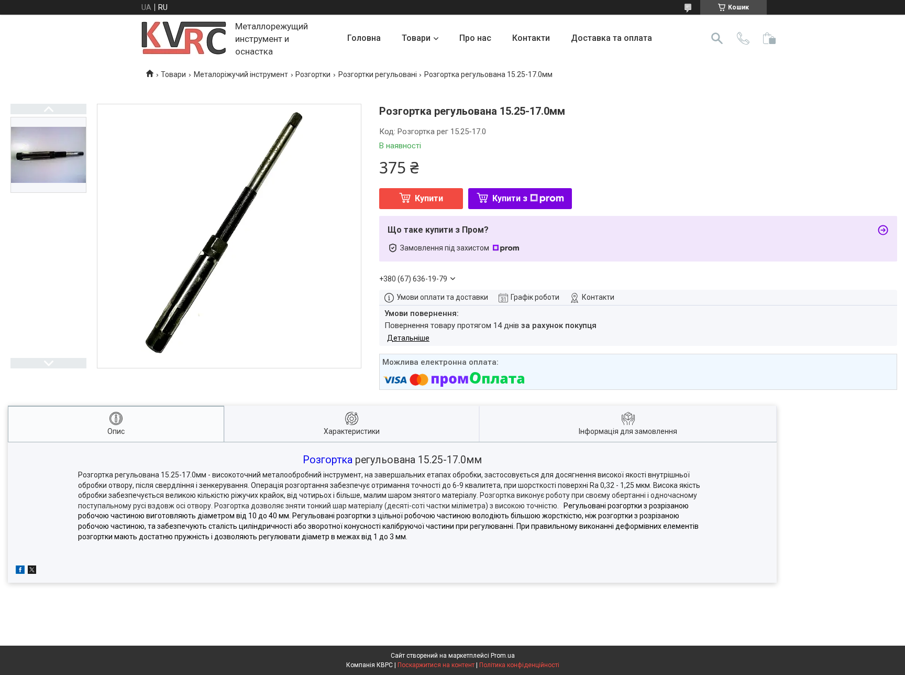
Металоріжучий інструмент (241, 74)
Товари (416, 38)
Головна (364, 38)
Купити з (509, 198)
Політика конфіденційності (519, 665)
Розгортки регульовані (377, 74)
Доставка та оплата (611, 38)
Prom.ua (503, 655)
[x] (32, 571)
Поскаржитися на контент (436, 665)
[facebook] (20, 571)
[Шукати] (717, 38)
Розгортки (312, 74)
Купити (429, 198)
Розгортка (327, 460)
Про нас (475, 38)
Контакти (531, 38)
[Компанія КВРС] (184, 38)
